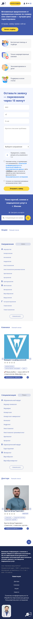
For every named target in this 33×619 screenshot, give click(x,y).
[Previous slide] (2, 358)
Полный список (14, 230)
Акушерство (7, 249)
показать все (16, 316)
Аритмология (8, 274)
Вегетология (7, 286)
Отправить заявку (16, 188)
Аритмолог (8, 437)
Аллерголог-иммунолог (12, 416)
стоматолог (8, 517)
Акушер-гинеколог (10, 404)
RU (28, 3)
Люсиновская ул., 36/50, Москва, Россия (14, 377)
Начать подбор (15, 3)
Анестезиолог (9, 428)
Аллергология (8, 253)
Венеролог (7, 453)
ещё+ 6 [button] (24, 368)
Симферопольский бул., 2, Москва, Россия (14, 528)
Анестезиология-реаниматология (14, 270)
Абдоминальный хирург (12, 400)
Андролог (7, 424)
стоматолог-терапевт (11, 519)
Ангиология (7, 257)
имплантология (9, 366)
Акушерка (7, 408)
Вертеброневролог (10, 461)
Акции (17, 589)
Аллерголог (8, 412)
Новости (16, 592)
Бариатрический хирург (12, 445)
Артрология (7, 278)
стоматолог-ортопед (19, 517)
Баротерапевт (9, 449)
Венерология (8, 290)
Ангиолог (7, 420)
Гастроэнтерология (10, 302)
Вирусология (8, 298)
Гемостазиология (9, 310)
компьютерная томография (12, 368)
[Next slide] (30, 358)
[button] (16, 155)
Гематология (8, 306)
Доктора (16, 581)
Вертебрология (8, 294)
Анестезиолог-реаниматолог (14, 432)
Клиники (16, 585)
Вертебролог (8, 457)
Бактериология (8, 282)
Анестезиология (9, 265)
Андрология (7, 261)
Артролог (7, 441)
